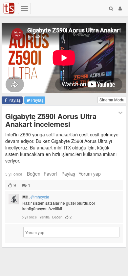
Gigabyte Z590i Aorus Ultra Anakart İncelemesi (50, 120)
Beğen (33, 173)
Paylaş (14, 100)
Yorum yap (89, 173)
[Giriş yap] (120, 8)
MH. (35, 197)
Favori (50, 173)
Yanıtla (44, 216)
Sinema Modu (111, 99)
